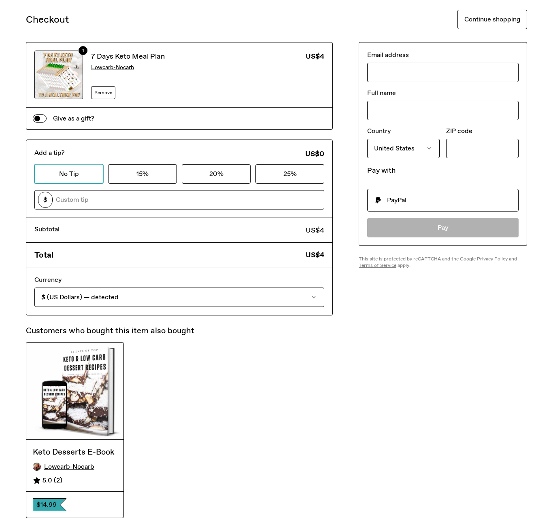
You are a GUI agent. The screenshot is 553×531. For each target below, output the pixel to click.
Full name (381, 93)
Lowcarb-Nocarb (112, 67)
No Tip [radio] (69, 174)
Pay (443, 227)
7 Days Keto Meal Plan (128, 56)
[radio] (443, 200)
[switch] (40, 118)
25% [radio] (290, 174)
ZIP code (459, 131)
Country (379, 131)
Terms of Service (377, 265)
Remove (103, 92)
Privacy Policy (492, 259)
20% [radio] (216, 174)
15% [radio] (142, 174)
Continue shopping (492, 19)
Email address (388, 55)
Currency (48, 279)
